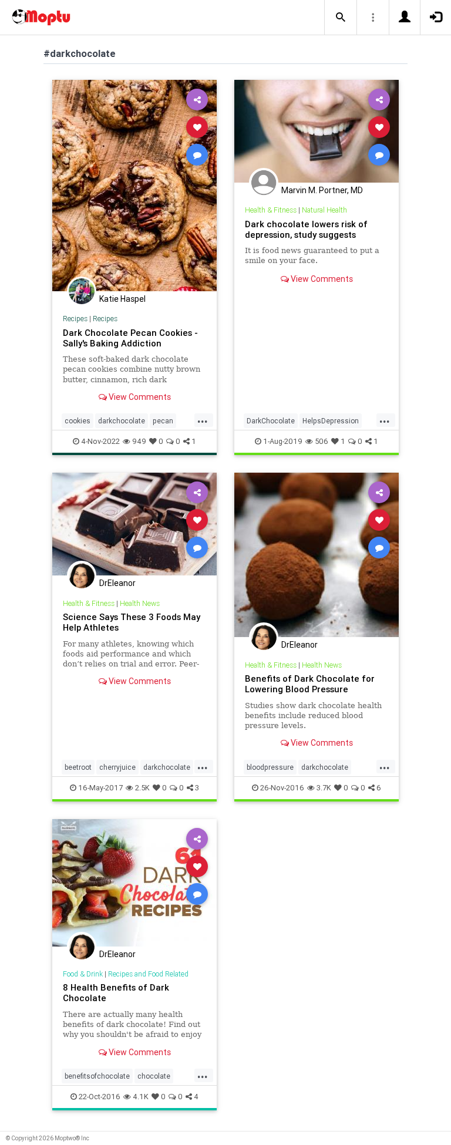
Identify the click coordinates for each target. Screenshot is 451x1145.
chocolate (153, 1076)
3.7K (324, 788)
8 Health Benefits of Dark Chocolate (116, 992)
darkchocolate (121, 420)
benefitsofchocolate (97, 1076)
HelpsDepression (330, 420)
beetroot (78, 767)
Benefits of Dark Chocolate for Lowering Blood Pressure (310, 684)
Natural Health (324, 210)
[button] (340, 17)
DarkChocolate (271, 420)
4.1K (141, 1097)
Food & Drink (83, 973)
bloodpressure (270, 767)
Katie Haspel (122, 299)
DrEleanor (117, 583)
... (202, 419)
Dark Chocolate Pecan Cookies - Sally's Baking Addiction (130, 338)
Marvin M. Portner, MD (322, 190)
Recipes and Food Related (148, 973)
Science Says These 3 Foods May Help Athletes (131, 622)
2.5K (142, 788)
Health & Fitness (271, 210)
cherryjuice (117, 767)
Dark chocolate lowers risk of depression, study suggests (306, 229)
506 (321, 441)
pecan (163, 420)
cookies (77, 420)
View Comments (139, 397)
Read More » (134, 185)
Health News (140, 603)
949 (139, 441)
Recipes (75, 318)
